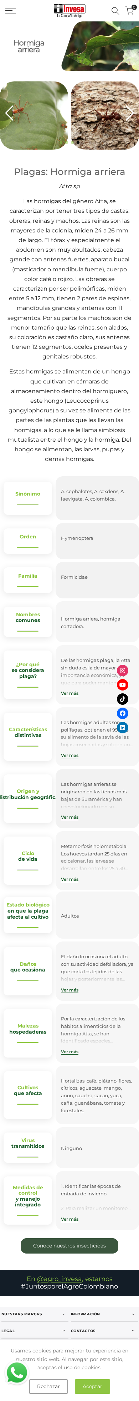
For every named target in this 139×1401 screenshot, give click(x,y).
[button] (61, 142)
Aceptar (92, 1386)
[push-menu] (10, 11)
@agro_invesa (59, 1279)
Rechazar (48, 1386)
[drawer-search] (115, 11)
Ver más (69, 693)
